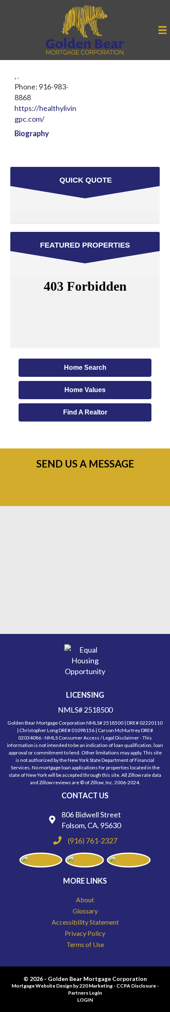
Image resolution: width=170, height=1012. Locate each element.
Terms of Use (85, 944)
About (85, 900)
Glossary (85, 911)
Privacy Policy (85, 933)
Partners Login (85, 993)
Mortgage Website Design (42, 986)
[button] (85, 368)
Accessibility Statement (85, 922)
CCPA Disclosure (136, 986)
